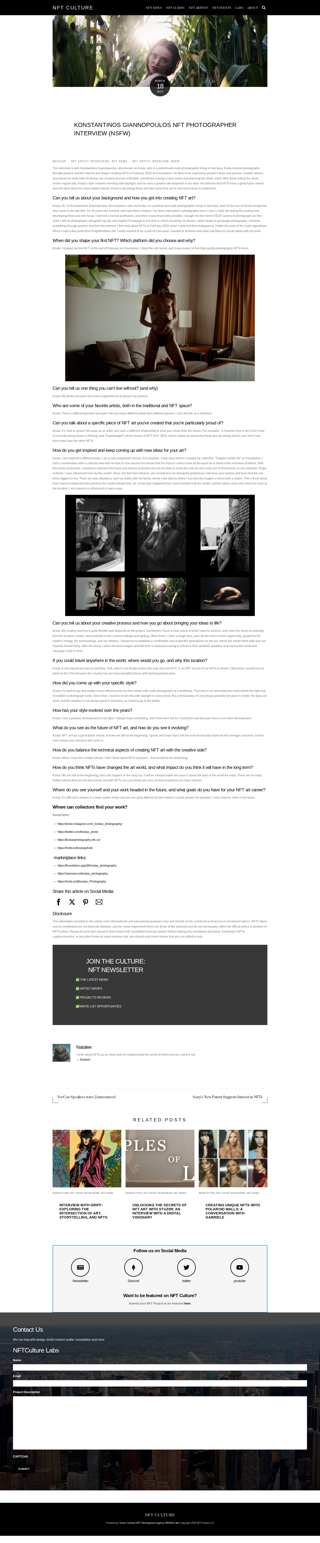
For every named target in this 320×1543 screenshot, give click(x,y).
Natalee (59, 161)
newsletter (61, 1193)
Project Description (26, 1392)
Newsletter (80, 1281)
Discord (133, 1281)
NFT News (154, 8)
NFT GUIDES (175, 8)
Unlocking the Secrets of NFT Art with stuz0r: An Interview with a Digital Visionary (159, 1211)
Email (17, 1376)
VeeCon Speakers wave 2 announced (86, 1097)
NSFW (175, 161)
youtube (240, 1281)
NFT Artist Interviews (90, 161)
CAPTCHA (20, 1456)
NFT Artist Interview (150, 161)
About (252, 8)
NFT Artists (198, 8)
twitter (186, 1281)
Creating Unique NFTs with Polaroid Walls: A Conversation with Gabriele (233, 1211)
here (187, 1303)
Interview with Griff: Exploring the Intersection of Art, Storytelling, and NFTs (83, 1211)
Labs (239, 8)
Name (17, 1360)
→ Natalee (83, 1059)
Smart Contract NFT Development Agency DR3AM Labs (149, 1523)
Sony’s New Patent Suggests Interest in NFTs (227, 1097)
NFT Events (221, 8)
